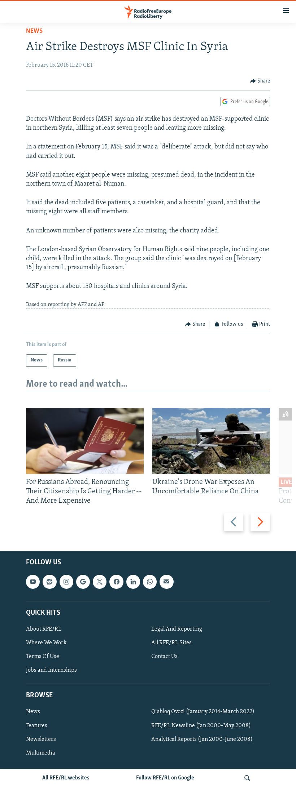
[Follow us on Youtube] (33, 582)
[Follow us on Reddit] (49, 582)
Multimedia (40, 753)
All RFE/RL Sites (171, 643)
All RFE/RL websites (66, 778)
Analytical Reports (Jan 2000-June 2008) (202, 739)
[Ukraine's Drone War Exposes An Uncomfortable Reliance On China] (211, 441)
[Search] (247, 778)
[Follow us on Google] (83, 582)
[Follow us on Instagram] (66, 582)
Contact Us (164, 656)
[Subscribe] (166, 582)
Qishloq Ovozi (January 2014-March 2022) (202, 712)
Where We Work (46, 643)
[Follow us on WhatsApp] (150, 582)
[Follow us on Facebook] (116, 582)
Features (36, 726)
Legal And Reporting (176, 629)
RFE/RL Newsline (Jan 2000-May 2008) (201, 726)
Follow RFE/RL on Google (165, 778)
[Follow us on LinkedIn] (133, 582)
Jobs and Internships (51, 670)
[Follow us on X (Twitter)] (99, 582)
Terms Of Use (42, 656)
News (34, 31)
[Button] (260, 81)
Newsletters (41, 739)
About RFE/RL (43, 629)
